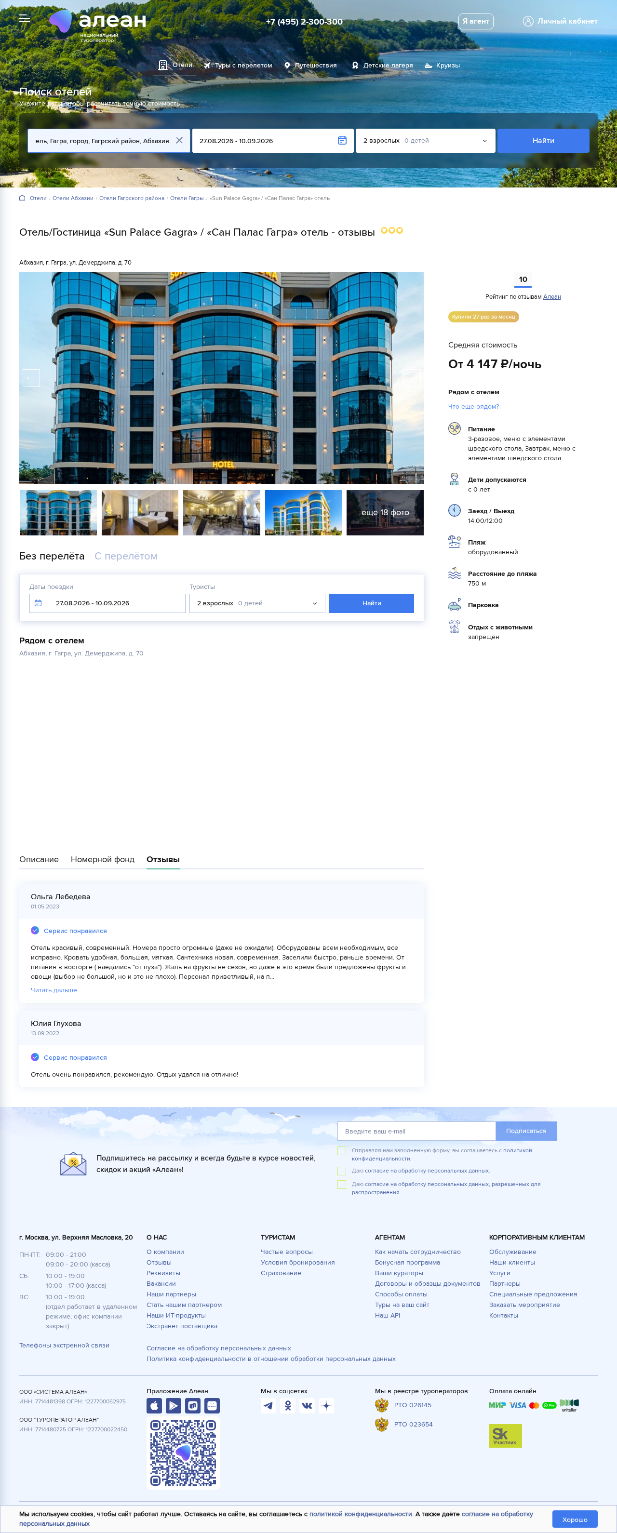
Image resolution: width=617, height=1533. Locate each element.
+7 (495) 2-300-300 (304, 21)
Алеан (552, 297)
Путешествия (316, 65)
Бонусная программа (407, 1262)
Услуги (499, 1273)
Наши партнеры (171, 1294)
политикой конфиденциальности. (361, 1514)
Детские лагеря (388, 65)
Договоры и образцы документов (428, 1284)
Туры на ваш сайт (402, 1305)
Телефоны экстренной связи (64, 1345)
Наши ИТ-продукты (176, 1315)
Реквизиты (163, 1273)
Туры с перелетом (243, 65)
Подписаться (526, 1131)
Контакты (503, 1315)
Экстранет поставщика (182, 1326)
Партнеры (505, 1284)
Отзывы (159, 1262)
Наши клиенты (512, 1262)
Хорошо (575, 1520)
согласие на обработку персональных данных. (427, 1170)
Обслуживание (513, 1252)
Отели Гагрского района (131, 198)
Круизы (448, 65)
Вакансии (161, 1284)
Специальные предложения (533, 1294)
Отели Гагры (187, 198)
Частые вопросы (287, 1252)
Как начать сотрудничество (418, 1252)
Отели (38, 198)
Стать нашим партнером (184, 1305)
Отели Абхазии (73, 198)
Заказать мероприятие (524, 1305)
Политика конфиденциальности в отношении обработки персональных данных (271, 1359)
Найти (543, 141)
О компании (165, 1252)
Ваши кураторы (399, 1273)
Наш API (387, 1315)
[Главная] (22, 198)
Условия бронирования (298, 1262)
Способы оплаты (401, 1294)
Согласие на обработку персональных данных (219, 1348)
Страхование (281, 1273)
